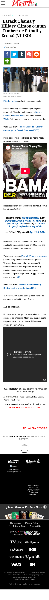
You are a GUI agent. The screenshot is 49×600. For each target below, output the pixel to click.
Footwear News (31, 564)
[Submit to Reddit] (36, 54)
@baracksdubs (30, 217)
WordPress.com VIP (28, 579)
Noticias (23, 15)
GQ (18, 277)
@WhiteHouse (32, 220)
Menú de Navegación (5, 3)
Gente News (18, 436)
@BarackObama (14, 220)
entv (32, 541)
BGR (31, 549)
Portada (6, 15)
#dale (39, 226)
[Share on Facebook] (7, 54)
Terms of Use (36, 526)
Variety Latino (24, 3)
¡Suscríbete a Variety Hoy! (24, 507)
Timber (7, 119)
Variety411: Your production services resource (24, 584)
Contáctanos (16, 523)
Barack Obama (25, 397)
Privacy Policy (31, 523)
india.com (16, 549)
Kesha (14, 101)
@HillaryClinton (16, 223)
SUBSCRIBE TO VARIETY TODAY (25, 407)
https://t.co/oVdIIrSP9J (22, 226)
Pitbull (6, 101)
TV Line (16, 541)
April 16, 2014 (37, 232)
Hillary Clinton (18, 115)
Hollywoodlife (32, 556)
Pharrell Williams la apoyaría (34, 256)
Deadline (16, 556)
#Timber (40, 223)
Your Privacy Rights (17, 526)
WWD (15, 564)
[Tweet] (14, 54)
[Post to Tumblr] (21, 54)
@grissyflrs (11, 47)
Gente (15, 15)
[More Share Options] (7, 61)
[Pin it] (29, 54)
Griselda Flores (11, 43)
